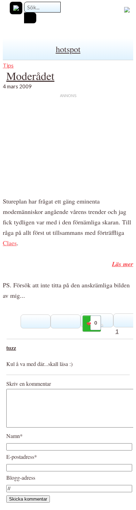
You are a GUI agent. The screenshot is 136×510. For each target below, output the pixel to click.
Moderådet (30, 75)
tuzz (11, 348)
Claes (10, 243)
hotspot (68, 49)
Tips (8, 65)
